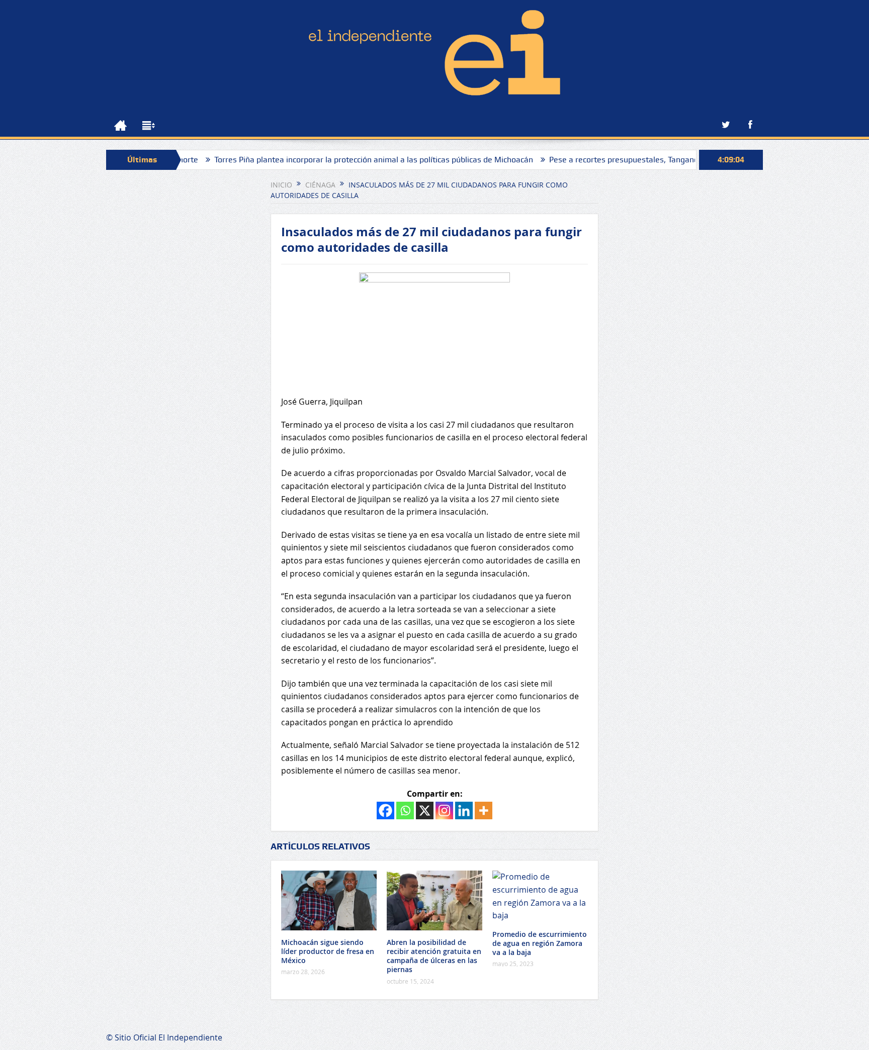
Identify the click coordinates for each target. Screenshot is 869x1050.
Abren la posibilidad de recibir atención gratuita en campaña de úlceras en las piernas (434, 956)
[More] (483, 810)
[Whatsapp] (405, 810)
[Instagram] (444, 810)
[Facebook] (385, 810)
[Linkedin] (464, 810)
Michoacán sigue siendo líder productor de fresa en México (327, 951)
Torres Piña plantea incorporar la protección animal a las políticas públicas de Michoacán (342, 159)
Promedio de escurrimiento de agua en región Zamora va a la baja (539, 943)
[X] (424, 810)
